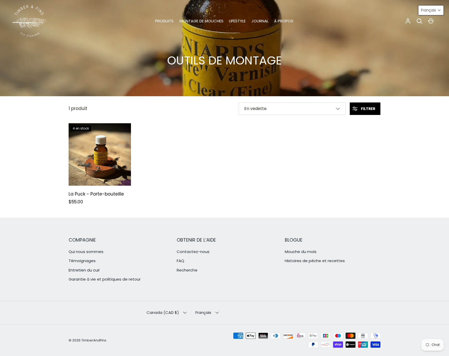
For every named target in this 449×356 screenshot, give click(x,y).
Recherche (187, 270)
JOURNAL (260, 21)
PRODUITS (164, 21)
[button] (419, 21)
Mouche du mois (300, 251)
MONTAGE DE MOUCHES (201, 21)
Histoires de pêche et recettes (315, 260)
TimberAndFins (93, 340)
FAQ (180, 260)
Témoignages (82, 260)
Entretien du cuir (84, 270)
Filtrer (367, 108)
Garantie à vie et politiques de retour (105, 279)
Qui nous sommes (86, 251)
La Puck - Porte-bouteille (96, 194)
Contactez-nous (193, 251)
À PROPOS (283, 21)
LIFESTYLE (237, 21)
